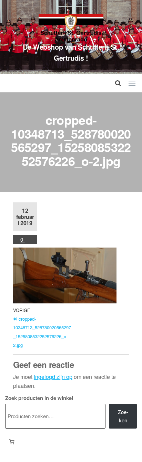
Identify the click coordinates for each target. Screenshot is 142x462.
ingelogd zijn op (53, 377)
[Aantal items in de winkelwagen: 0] (11, 442)
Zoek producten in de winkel (39, 398)
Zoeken (123, 416)
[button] (132, 83)
